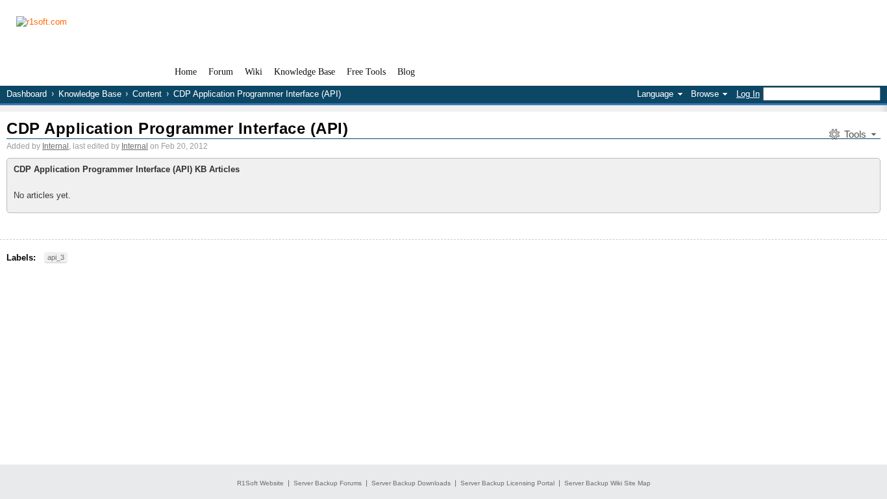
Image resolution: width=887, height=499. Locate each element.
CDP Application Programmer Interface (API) (177, 128)
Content (147, 94)
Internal (55, 146)
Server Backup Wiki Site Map (607, 483)
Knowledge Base (89, 94)
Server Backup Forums (328, 483)
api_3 (55, 257)
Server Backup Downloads (411, 483)
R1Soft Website (260, 483)
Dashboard (26, 94)
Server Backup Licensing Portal (507, 483)
